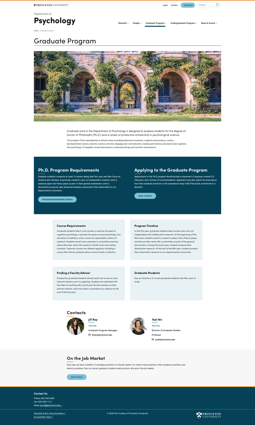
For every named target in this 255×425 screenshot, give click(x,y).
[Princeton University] (51, 4)
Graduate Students (147, 273)
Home (36, 31)
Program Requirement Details (57, 199)
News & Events (208, 22)
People (136, 22)
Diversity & (48, 413)
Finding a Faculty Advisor (73, 273)
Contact (174, 5)
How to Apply (145, 195)
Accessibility (42, 416)
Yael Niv (157, 319)
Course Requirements (71, 226)
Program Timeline (146, 226)
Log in (165, 5)
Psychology (54, 19)
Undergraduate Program (183, 22)
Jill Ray (92, 319)
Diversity (122, 22)
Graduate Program (155, 22)
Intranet (187, 5)
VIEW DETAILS (77, 377)
